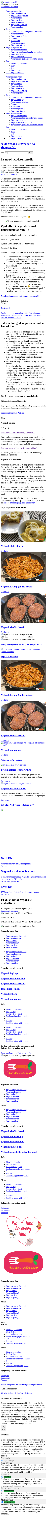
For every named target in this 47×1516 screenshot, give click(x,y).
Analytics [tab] (5, 1474)
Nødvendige (9, 1461)
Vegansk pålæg (17, 27)
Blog (13, 66)
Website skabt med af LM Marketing (16, 1393)
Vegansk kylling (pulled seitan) (16, 586)
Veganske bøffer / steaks (13, 627)
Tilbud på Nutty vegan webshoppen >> (17, 805)
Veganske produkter (14, 47)
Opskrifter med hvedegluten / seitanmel (26, 31)
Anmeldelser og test (14, 1014)
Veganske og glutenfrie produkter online (27, 59)
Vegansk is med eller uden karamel (19, 1152)
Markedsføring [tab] (7, 1500)
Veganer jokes (16, 70)
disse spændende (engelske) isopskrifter (18, 503)
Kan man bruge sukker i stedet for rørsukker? (19, 448)
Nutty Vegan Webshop (15, 72)
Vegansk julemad (18, 43)
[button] (10, 174)
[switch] (2, 1476)
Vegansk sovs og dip (19, 25)
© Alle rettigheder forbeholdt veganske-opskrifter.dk (21, 1384)
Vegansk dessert (17, 22)
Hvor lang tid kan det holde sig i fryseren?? (18, 433)
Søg (2, 153)
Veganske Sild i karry (12, 546)
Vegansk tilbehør (12, 943)
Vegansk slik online (18, 54)
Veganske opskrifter (14, 11)
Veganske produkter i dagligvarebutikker (27, 52)
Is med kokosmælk (10, 988)
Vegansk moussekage (12, 750)
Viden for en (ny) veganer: (12, 760)
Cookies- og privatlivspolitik (17, 1023)
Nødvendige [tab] (6, 1458)
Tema (8, 29)
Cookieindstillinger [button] (9, 1389)
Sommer (14, 38)
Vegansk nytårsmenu (19, 45)
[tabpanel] (23, 1468)
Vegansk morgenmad (19, 15)
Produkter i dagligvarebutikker (18, 1016)
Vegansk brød (16, 18)
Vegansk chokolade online (21, 56)
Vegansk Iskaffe (9, 994)
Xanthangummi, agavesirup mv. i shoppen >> (20, 296)
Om (12, 68)
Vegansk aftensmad (18, 13)
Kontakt (9, 1021)
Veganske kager (17, 20)
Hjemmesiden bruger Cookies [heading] (11, 1398)
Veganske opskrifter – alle (16, 936)
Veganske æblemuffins (12, 1141)
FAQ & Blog (11, 1011)
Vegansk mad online (19, 50)
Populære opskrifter (9, 656)
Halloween (15, 41)
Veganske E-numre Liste (13, 788)
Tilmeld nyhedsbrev (19, 63)
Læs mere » (5, 781)
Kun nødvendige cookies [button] (21, 1424)
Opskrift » (5, 551)
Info (7, 61)
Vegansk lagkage (9, 973)
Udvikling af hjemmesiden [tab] (11, 1488)
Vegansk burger (17, 34)
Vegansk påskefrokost (19, 36)
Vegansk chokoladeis (11, 1146)
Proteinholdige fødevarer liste (16, 769)
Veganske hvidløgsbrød (13, 978)
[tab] (23, 433)
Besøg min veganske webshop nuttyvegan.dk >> (21, 644)
